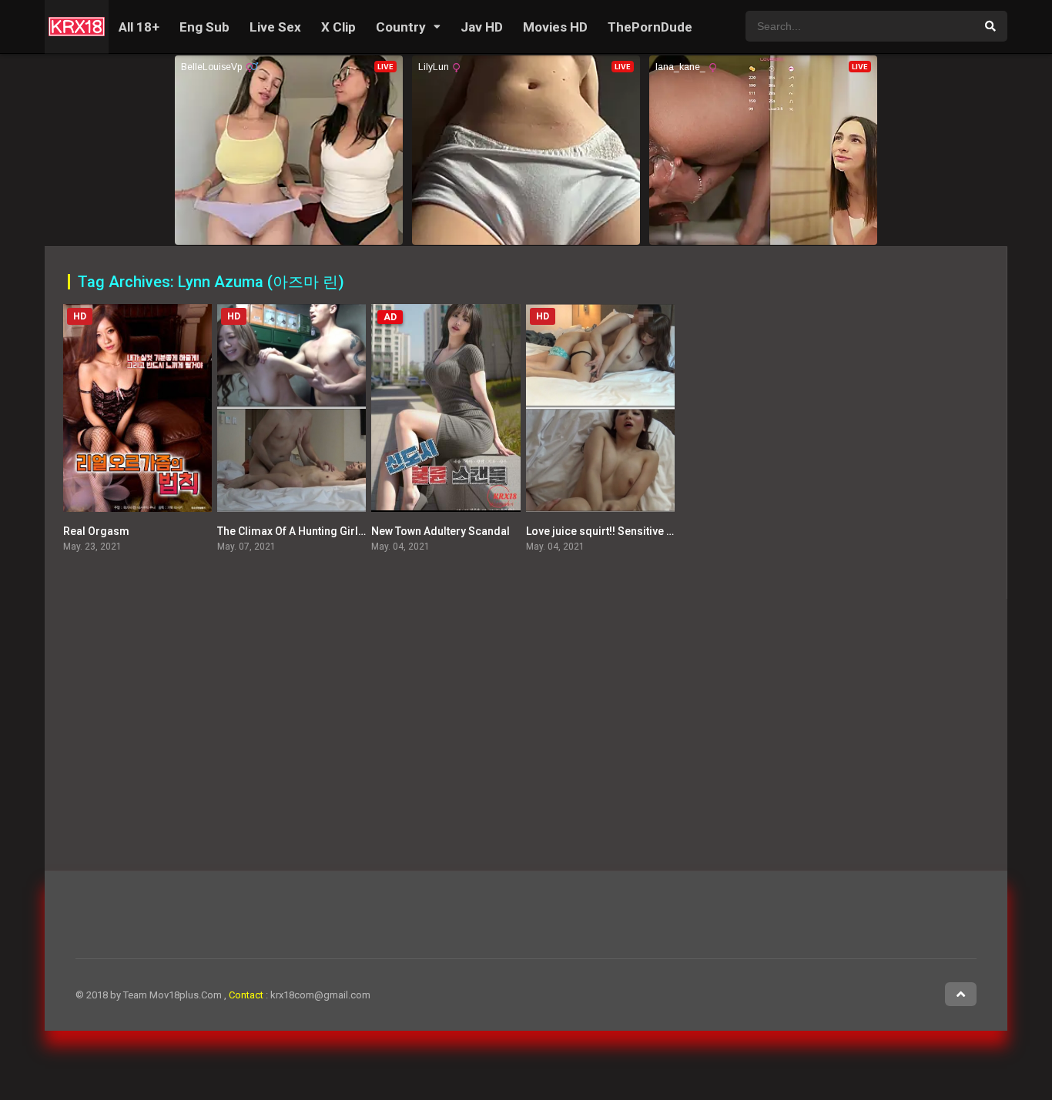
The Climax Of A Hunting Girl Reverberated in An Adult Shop (365, 531)
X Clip (338, 27)
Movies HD (555, 27)
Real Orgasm (96, 531)
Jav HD (482, 27)
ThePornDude (650, 27)
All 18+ (139, 27)
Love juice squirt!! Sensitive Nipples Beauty (633, 531)
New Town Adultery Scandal (440, 531)
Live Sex (275, 27)
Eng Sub (204, 27)
